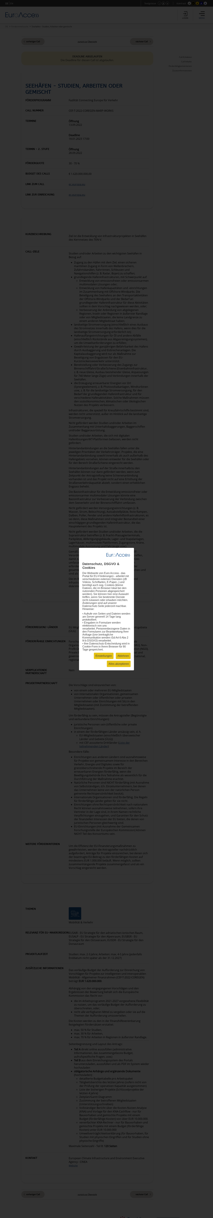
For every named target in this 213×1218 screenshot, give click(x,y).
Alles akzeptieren (118, 663)
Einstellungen (104, 655)
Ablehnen (123, 655)
